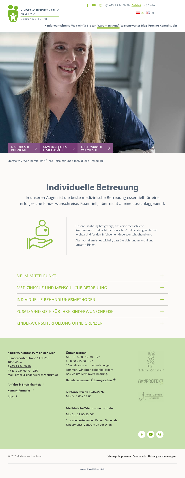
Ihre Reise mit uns (59, 160)
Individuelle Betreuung (88, 160)
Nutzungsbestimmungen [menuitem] (162, 456)
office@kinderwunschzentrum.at (36, 374)
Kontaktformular (19, 390)
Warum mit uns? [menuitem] (108, 25)
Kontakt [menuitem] (165, 25)
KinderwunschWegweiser (91, 148)
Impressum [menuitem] (124, 456)
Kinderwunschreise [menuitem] (57, 25)
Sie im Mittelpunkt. (37, 276)
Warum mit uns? (34, 160)
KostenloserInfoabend (20, 148)
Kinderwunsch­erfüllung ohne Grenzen (60, 323)
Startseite (14, 160)
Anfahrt (136, 5)
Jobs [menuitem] (174, 25)
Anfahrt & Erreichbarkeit (24, 384)
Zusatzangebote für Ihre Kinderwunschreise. (66, 311)
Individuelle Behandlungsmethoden (56, 299)
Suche (151, 5)
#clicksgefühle (98, 469)
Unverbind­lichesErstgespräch (55, 148)
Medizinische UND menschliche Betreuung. (62, 288)
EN (152, 13)
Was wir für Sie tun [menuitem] (83, 25)
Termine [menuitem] (153, 25)
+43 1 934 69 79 (119, 5)
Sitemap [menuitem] (112, 456)
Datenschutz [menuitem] (139, 456)
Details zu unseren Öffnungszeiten (89, 380)
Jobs (11, 396)
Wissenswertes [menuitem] (130, 25)
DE (142, 13)
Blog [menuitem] (144, 25)
